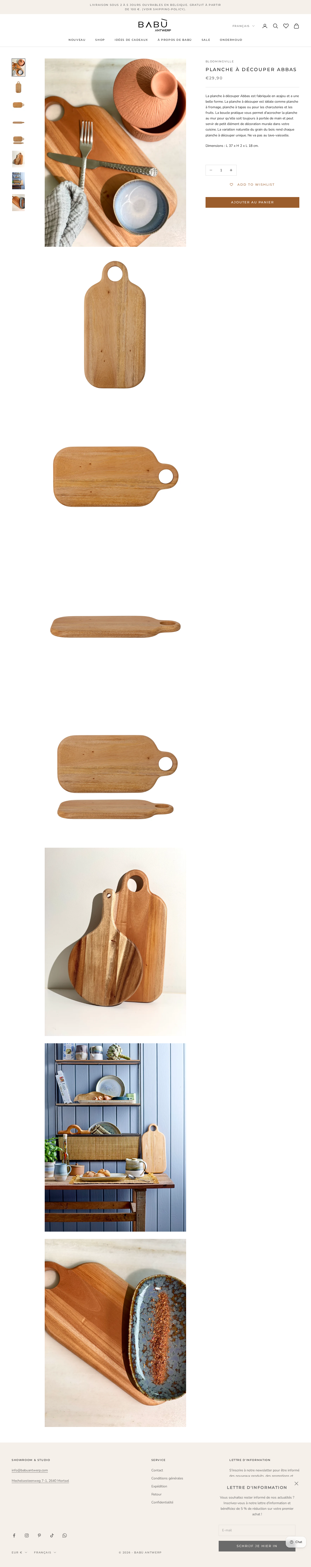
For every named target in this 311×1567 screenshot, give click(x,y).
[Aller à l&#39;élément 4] (18, 122)
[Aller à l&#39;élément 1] (18, 67)
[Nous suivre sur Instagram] (26, 1535)
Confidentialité (162, 1502)
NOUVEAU (77, 39)
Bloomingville (220, 61)
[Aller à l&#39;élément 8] (18, 203)
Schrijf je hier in (257, 1546)
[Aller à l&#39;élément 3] (18, 104)
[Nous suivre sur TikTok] (52, 1535)
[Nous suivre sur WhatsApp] (64, 1535)
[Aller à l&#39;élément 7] (18, 181)
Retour (156, 1494)
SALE (206, 39)
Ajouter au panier (252, 202)
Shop (100, 39)
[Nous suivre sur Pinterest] (39, 1535)
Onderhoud (231, 39)
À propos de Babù (175, 39)
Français (241, 26)
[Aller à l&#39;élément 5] (18, 139)
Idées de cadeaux (131, 39)
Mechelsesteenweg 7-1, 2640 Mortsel (40, 1480)
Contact (157, 1470)
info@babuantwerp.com (30, 1470)
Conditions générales (167, 1478)
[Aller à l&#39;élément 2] (18, 87)
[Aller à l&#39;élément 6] (18, 159)
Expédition (159, 1486)
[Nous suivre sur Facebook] (14, 1535)
